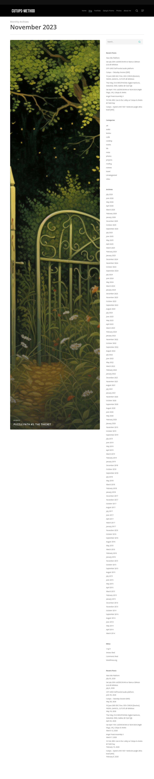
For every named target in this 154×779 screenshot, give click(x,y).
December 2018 (112, 465)
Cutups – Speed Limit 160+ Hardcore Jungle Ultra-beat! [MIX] (124, 108)
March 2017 (110, 523)
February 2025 (111, 252)
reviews (109, 167)
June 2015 (109, 580)
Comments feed (112, 656)
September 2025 (112, 229)
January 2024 (111, 290)
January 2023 (111, 336)
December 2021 (112, 378)
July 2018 (109, 477)
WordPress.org (111, 660)
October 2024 (111, 267)
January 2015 (111, 599)
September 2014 (112, 614)
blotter (108, 133)
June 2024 (109, 278)
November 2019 (112, 427)
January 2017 (111, 526)
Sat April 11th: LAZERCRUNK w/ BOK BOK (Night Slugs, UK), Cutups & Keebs (124, 91)
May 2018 (109, 481)
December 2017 (112, 496)
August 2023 (110, 309)
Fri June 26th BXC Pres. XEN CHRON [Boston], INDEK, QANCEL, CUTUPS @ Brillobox (123, 77)
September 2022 (112, 347)
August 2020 (110, 408)
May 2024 (109, 282)
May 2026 (109, 202)
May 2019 (109, 446)
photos (108, 156)
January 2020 (111, 423)
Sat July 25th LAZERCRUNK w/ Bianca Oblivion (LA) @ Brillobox (123, 63)
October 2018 (111, 469)
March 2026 (110, 210)
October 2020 (111, 400)
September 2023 (112, 305)
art (107, 126)
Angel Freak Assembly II (115, 96)
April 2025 (109, 244)
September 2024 (112, 271)
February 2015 (111, 595)
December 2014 (112, 603)
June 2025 (109, 236)
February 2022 (111, 370)
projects (17, 420)
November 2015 (112, 561)
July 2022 (109, 355)
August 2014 (110, 618)
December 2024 (112, 259)
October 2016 (111, 534)
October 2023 (111, 301)
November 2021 (112, 381)
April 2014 (109, 629)
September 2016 (112, 538)
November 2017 (112, 500)
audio (108, 129)
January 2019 (111, 462)
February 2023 (111, 332)
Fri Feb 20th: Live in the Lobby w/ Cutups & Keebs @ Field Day (124, 101)
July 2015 (109, 576)
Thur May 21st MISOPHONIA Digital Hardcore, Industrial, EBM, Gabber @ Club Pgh (123, 84)
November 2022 (112, 339)
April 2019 (109, 450)
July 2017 (109, 511)
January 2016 (111, 557)
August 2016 (110, 542)
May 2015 (109, 584)
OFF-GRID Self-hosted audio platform (120, 68)
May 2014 (109, 626)
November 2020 (112, 397)
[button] (142, 11)
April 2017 (109, 519)
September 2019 (112, 435)
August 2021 (110, 385)
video (108, 179)
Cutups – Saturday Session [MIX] (118, 72)
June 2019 (109, 442)
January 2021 (111, 393)
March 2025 (110, 248)
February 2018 (111, 488)
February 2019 (111, 458)
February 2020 (111, 420)
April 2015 (109, 587)
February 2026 (111, 213)
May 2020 (109, 416)
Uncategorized (111, 175)
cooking (109, 141)
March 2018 (110, 484)
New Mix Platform (113, 58)
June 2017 (109, 515)
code (108, 137)
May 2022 (109, 362)
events (108, 145)
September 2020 (112, 404)
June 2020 (109, 412)
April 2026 (109, 206)
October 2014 (111, 610)
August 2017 (110, 507)
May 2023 (109, 320)
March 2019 (110, 454)
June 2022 (109, 358)
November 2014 (112, 607)
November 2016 (112, 530)
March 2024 (110, 286)
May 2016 (109, 545)
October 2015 (111, 565)
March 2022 (110, 366)
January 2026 (111, 217)
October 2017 (111, 503)
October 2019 (111, 431)
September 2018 (112, 473)
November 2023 (112, 297)
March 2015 (110, 591)
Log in (108, 649)
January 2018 (111, 492)
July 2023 (109, 313)
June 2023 (109, 316)
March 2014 (110, 633)
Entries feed (110, 652)
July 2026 (109, 194)
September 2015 (112, 568)
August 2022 (110, 351)
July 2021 (109, 389)
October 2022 (111, 343)
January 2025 (111, 255)
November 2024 (112, 263)
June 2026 (109, 198)
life (107, 148)
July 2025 (109, 232)
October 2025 (111, 225)
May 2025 (109, 240)
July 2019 (109, 439)
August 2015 (110, 572)
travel (108, 171)
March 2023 (110, 328)
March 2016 (110, 549)
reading (109, 164)
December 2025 (112, 221)
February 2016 (111, 553)
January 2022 (111, 374)
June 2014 (109, 622)
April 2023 (109, 324)
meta (108, 152)
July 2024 (109, 274)
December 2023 (112, 294)
